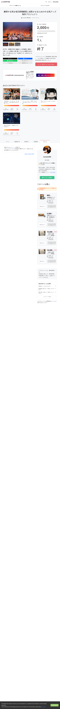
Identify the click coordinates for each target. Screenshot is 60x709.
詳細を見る (42, 206)
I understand (54, 705)
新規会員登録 (55, 1)
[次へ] (31, 32)
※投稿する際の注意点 (29, 154)
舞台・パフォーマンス (34, 17)
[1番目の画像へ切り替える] (5, 44)
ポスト (11, 58)
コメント (45, 141)
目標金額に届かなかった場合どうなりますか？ (46, 289)
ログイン (50, 1)
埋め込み (11, 63)
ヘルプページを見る (47, 296)
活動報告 (17, 141)
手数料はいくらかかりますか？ (44, 286)
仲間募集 (36, 141)
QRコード (26, 63)
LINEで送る (11, 60)
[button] (45, 75)
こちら (53, 301)
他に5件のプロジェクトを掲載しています (47, 163)
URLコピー (26, 60)
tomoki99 (24, 17)
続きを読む (53, 172)
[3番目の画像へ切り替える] (17, 44)
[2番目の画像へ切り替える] (11, 44)
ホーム (7, 141)
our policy (43, 706)
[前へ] (5, 32)
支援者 (26, 141)
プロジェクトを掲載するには (15, 5)
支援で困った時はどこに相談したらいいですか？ (46, 293)
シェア (26, 58)
